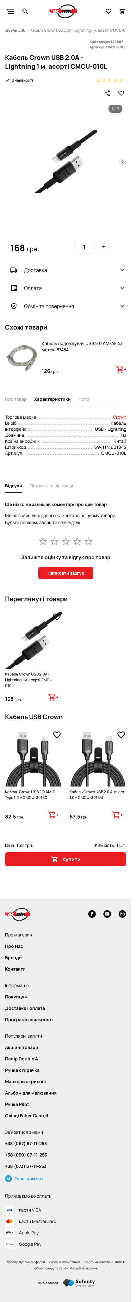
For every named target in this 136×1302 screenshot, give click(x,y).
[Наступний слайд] (122, 161)
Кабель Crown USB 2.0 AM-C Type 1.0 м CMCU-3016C (30, 794)
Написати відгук (65, 573)
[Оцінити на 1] (43, 541)
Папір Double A (21, 1058)
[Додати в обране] (121, 93)
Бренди (13, 957)
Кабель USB (14, 30)
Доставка (35, 270)
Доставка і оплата (25, 1008)
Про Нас (14, 946)
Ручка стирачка (22, 1070)
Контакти (15, 969)
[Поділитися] (107, 93)
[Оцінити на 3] (66, 541)
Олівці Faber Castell (26, 1115)
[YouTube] (107, 914)
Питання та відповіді (51, 486)
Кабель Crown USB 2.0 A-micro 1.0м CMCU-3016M (97, 794)
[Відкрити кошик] (122, 11)
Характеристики (52, 399)
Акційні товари (21, 1047)
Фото (83, 399)
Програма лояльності (29, 1019)
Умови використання (65, 1262)
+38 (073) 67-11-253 (25, 1166)
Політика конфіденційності (104, 1262)
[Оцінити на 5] (88, 541)
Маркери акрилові (25, 1081)
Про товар (16, 399)
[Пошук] (25, 11)
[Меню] (10, 11)
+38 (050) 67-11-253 (26, 1154)
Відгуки (13, 486)
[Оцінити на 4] (77, 541)
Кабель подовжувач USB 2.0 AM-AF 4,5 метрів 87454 (83, 346)
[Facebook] (92, 914)
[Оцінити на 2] (54, 541)
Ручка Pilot (17, 1104)
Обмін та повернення (49, 306)
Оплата (33, 288)
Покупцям (16, 996)
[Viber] (122, 914)
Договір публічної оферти (26, 1262)
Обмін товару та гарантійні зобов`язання (65, 1268)
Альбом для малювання (31, 1092)
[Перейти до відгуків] (110, 80)
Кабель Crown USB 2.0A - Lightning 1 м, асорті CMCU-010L (29, 679)
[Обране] (108, 11)
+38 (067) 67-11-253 (26, 1143)
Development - (48, 1282)
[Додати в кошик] (121, 369)
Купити (71, 859)
